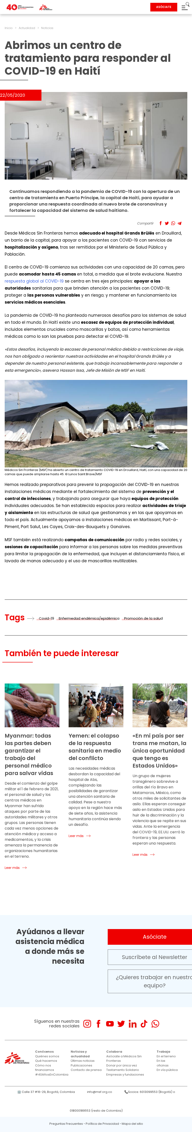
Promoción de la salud (143, 618)
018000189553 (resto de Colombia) (96, 1110)
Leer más (12, 867)
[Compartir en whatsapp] (173, 223)
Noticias (47, 28)
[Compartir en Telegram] (179, 223)
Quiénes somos (47, 1056)
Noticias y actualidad (80, 1053)
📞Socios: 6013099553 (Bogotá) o (149, 1092)
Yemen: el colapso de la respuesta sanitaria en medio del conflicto (95, 747)
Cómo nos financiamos (44, 1067)
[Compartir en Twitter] (167, 223)
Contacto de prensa (86, 1070)
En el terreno (166, 1056)
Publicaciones (81, 1065)
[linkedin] (133, 1024)
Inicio (9, 28)
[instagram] (87, 1024)
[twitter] (121, 1024)
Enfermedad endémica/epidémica (89, 618)
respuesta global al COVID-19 (34, 281)
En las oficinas (163, 1063)
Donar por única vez (121, 1065)
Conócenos (44, 1051)
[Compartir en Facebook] (160, 223)
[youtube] (110, 1024)
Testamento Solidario (122, 1070)
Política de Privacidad (102, 1123)
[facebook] (98, 1024)
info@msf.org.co (99, 1092)
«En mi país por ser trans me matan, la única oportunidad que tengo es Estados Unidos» (159, 750)
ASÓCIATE (163, 7)
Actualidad (27, 28)
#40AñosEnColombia (51, 1074)
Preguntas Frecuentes (66, 1123)
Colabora (114, 1051)
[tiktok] (144, 1024)
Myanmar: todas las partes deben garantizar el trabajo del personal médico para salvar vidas (29, 754)
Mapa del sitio (132, 1123)
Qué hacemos (46, 1060)
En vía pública (167, 1070)
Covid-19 (46, 618)
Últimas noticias (83, 1060)
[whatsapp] (155, 1024)
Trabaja (163, 1051)
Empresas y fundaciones (125, 1074)
